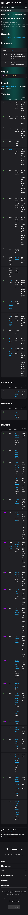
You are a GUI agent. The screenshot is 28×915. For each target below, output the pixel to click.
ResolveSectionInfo (17, 741)
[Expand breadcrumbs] (11, 14)
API (2, 37)
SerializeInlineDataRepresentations (17, 781)
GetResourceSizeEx (17, 662)
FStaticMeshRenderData (8, 86)
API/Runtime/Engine (19, 37)
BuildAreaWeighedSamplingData (17, 454)
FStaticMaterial (17, 814)
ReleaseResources (17, 729)
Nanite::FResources (11, 306)
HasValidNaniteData (17, 685)
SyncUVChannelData (17, 803)
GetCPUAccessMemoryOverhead (17, 516)
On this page (5, 29)
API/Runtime (8, 37)
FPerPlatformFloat (10, 340)
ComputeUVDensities (17, 501)
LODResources (17, 258)
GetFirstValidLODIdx (17, 591)
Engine (12, 50)
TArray (10, 280)
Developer (6, 14)
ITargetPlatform (17, 467)
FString (11, 149)
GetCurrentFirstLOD (17, 544)
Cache (16, 462)
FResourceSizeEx (17, 668)
